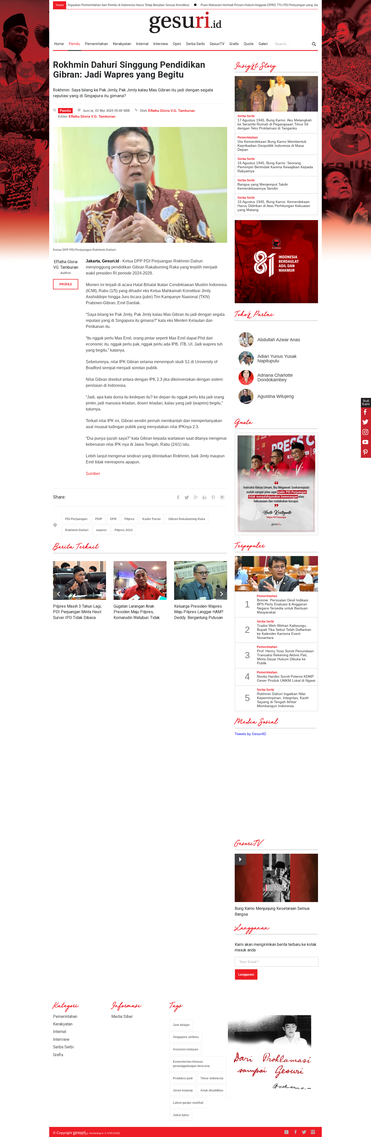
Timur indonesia (211, 1078)
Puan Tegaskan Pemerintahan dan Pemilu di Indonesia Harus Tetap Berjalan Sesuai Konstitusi (73, 5)
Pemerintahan (96, 44)
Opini (177, 44)
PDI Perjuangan (76, 519)
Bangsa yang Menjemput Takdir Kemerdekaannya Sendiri (262, 186)
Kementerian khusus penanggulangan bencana (191, 1064)
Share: (59, 497)
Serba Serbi (195, 44)
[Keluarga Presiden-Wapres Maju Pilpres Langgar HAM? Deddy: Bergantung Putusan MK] (200, 580)
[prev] (221, 594)
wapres (101, 530)
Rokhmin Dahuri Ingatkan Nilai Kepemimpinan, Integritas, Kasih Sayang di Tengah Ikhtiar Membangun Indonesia (283, 700)
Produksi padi (183, 1078)
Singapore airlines (186, 1037)
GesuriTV (217, 44)
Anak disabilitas (211, 1090)
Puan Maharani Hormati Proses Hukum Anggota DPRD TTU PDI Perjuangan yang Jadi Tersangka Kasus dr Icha (226, 5)
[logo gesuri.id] (185, 22)
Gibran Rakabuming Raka (186, 519)
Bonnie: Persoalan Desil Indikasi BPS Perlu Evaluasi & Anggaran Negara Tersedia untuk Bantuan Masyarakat (282, 606)
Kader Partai (151, 519)
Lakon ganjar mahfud (188, 1103)
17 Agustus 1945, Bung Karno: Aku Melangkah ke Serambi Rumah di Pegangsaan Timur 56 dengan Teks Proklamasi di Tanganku (274, 124)
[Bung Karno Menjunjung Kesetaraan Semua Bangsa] (276, 878)
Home (59, 44)
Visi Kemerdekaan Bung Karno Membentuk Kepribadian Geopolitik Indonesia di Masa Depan (271, 146)
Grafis (234, 44)
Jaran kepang (183, 1090)
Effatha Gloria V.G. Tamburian (171, 111)
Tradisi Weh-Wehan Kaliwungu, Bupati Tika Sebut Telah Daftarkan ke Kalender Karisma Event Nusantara (284, 632)
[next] (58, 594)
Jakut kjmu (181, 1115)
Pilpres (129, 519)
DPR (113, 519)
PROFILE (65, 284)
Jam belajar (181, 1025)
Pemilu (74, 44)
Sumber (93, 473)
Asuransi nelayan (185, 1049)
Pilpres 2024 (123, 530)
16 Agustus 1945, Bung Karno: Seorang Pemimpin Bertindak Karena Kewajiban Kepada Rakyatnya (275, 167)
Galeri (263, 44)
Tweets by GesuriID (250, 734)
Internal (142, 44)
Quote (249, 44)
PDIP (98, 519)
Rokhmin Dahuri (76, 530)
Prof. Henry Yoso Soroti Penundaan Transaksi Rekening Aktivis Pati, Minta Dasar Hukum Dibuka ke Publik (285, 657)
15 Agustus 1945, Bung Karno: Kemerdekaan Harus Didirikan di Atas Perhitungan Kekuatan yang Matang (273, 206)
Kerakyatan (122, 44)
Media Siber (122, 1016)
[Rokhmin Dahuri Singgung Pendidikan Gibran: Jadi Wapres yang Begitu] (140, 185)
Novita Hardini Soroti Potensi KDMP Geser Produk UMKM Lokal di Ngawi (286, 678)
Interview (160, 44)
